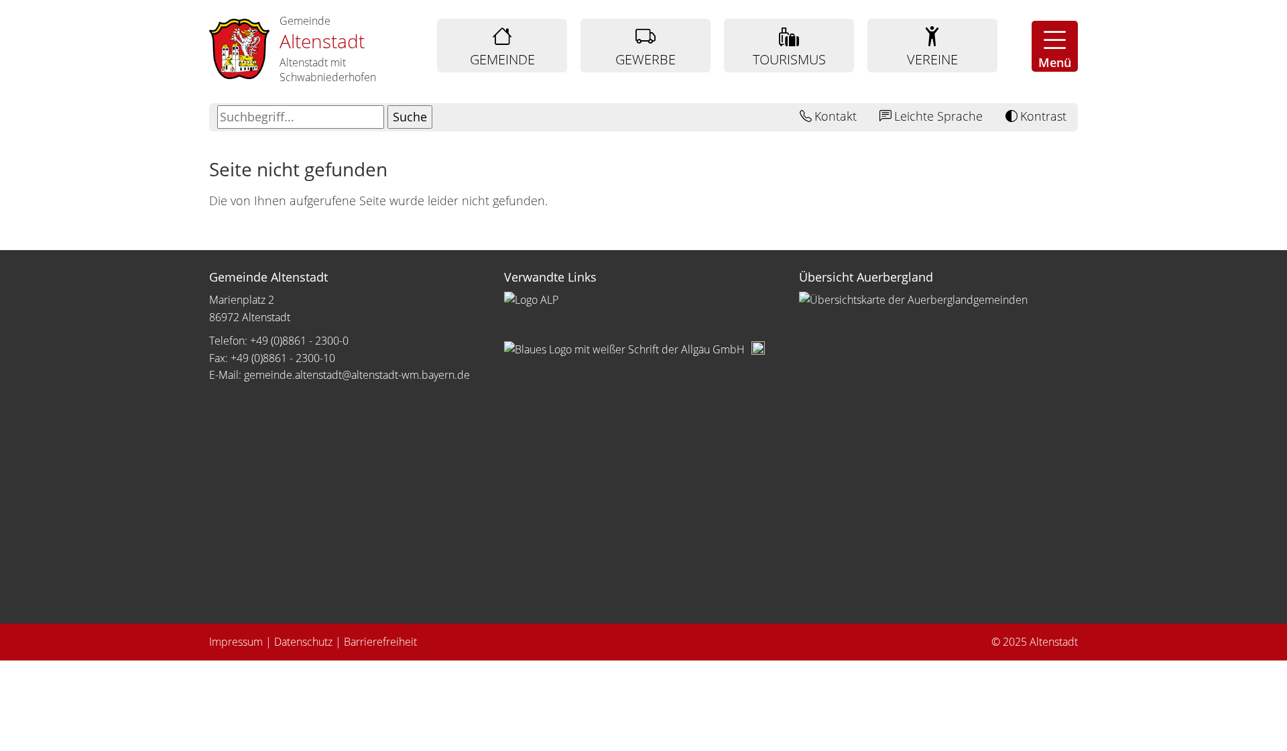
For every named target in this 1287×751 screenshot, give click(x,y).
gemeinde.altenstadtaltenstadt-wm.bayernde (357, 374)
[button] (1055, 46)
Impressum (236, 641)
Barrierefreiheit (380, 641)
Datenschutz (303, 641)
